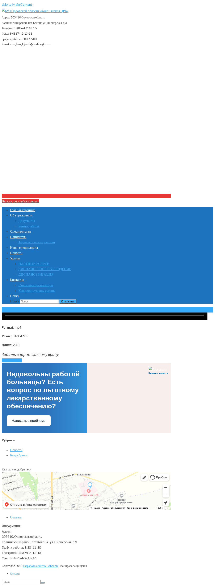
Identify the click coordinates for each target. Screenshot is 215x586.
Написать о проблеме (29, 420)
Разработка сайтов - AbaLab (40, 566)
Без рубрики (19, 455)
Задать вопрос (12, 360)
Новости (16, 450)
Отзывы (16, 517)
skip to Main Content (17, 4)
